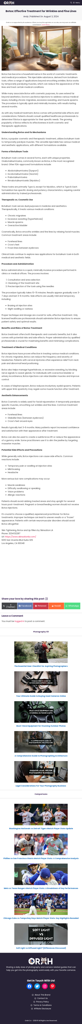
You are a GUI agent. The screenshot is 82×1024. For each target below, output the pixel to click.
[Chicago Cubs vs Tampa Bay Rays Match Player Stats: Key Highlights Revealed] (41, 913)
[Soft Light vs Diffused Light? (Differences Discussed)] (41, 943)
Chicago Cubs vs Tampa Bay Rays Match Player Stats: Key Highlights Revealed (41, 918)
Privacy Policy (42, 1001)
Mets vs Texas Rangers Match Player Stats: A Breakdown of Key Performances (41, 888)
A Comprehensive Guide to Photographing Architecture (41, 756)
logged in (19, 621)
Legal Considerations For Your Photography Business (41, 786)
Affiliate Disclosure (42, 1008)
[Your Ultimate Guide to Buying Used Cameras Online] (41, 691)
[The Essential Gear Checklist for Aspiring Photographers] (41, 661)
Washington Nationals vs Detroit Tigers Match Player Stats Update (41, 828)
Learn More (46, 25)
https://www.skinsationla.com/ (20, 536)
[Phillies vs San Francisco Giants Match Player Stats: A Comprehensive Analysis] (41, 853)
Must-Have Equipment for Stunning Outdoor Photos (41, 726)
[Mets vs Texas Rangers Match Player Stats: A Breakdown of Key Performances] (41, 883)
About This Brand (42, 995)
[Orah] (9, 2)
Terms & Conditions (42, 1005)
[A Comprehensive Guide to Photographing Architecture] (41, 751)
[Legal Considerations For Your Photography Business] (41, 781)
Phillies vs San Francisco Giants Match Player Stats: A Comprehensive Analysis (41, 858)
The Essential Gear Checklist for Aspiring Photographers (41, 666)
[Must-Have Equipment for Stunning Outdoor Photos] (41, 721)
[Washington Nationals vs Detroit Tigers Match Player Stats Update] (41, 823)
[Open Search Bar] (71, 2)
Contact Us (42, 998)
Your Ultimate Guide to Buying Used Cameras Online (41, 696)
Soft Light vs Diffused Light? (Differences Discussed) (41, 948)
